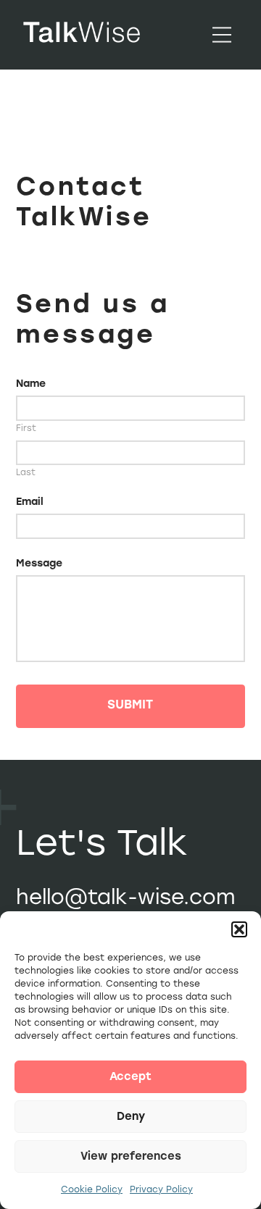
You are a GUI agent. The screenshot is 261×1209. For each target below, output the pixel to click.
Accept (130, 1076)
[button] (239, 929)
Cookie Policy (92, 1189)
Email (30, 501)
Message (39, 563)
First (26, 428)
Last (26, 473)
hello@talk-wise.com (126, 896)
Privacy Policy (161, 1189)
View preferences (130, 1156)
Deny (131, 1116)
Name (31, 383)
